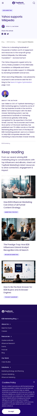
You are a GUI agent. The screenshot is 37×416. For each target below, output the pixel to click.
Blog (3, 42)
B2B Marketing (7, 10)
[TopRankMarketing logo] (18, 3)
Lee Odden (15, 26)
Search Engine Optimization (21, 82)
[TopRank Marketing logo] (8, 311)
